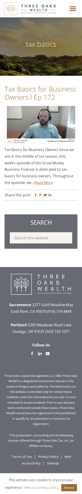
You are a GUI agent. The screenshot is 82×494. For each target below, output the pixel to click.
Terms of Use (22, 456)
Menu (72, 7)
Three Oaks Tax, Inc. (55, 440)
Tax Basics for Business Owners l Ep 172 (40, 93)
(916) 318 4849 (59, 311)
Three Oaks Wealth (30, 8)
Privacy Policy (48, 456)
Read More (43, 182)
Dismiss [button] (69, 488)
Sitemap (53, 463)
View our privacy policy (41, 487)
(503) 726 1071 (57, 331)
